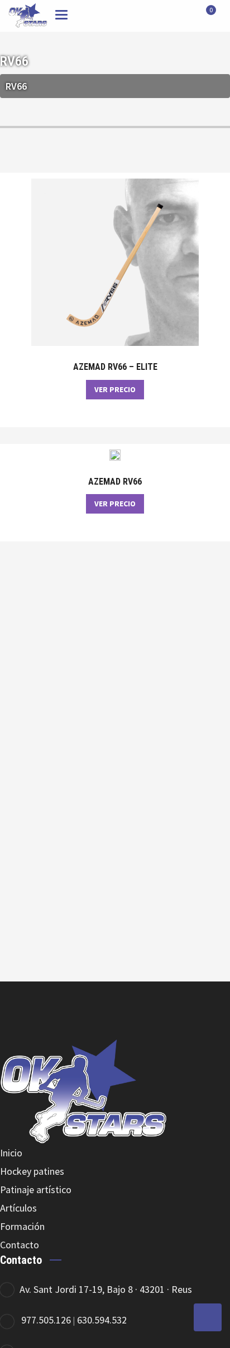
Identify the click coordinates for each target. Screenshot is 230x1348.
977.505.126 (46, 1319)
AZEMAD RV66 (115, 482)
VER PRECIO (115, 389)
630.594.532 (102, 1319)
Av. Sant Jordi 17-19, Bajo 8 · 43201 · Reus (106, 1289)
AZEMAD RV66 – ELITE (115, 367)
